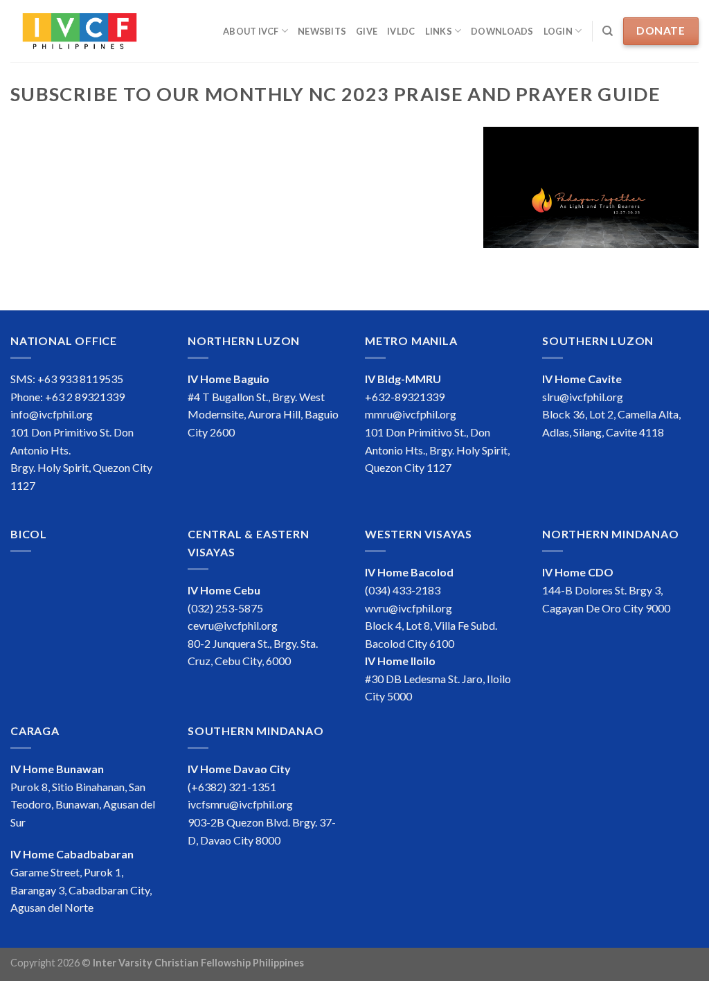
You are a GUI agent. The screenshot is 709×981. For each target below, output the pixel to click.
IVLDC (401, 31)
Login (558, 31)
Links (438, 31)
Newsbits (322, 31)
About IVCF (251, 31)
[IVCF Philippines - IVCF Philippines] (79, 31)
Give (366, 31)
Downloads (502, 31)
